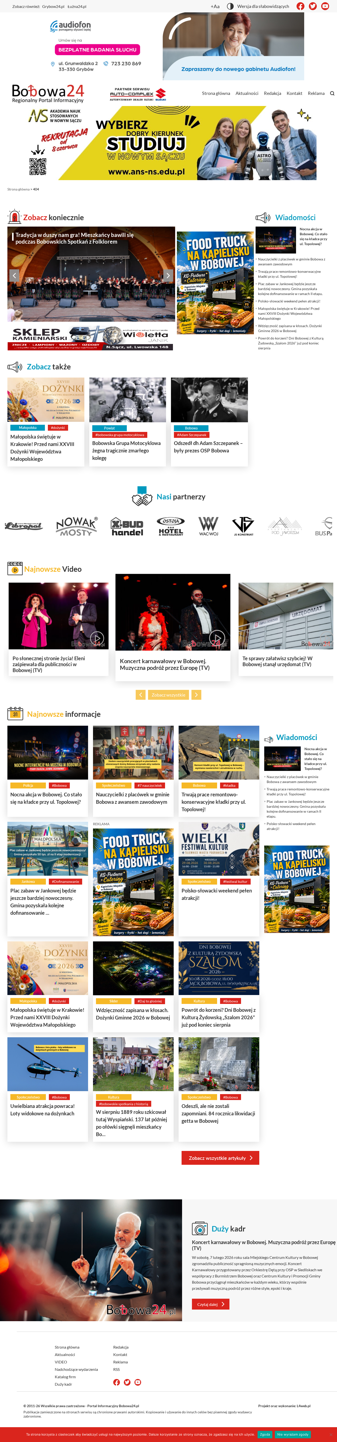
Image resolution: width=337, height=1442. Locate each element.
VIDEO (61, 1361)
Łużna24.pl (77, 6)
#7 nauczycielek (150, 785)
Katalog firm (65, 1376)
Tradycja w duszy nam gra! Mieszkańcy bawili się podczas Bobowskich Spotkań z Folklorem (75, 238)
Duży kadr (63, 1384)
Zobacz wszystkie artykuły (217, 1158)
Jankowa (28, 881)
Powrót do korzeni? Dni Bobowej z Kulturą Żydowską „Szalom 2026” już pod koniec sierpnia (219, 1017)
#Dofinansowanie (65, 881)
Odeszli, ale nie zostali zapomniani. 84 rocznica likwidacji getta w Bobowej (218, 1113)
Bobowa (191, 428)
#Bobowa (59, 785)
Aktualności (247, 93)
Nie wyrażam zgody (292, 1434)
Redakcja (272, 93)
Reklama (316, 93)
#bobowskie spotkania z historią (123, 1104)
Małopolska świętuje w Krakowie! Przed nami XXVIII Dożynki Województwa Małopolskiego (47, 1017)
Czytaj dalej (207, 1304)
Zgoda (265, 1434)
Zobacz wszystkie (168, 695)
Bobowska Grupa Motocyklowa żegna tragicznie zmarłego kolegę (126, 450)
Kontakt (294, 93)
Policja (28, 785)
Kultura (199, 1001)
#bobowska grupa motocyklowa (119, 435)
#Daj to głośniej (150, 1001)
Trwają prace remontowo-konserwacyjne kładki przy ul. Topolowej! (214, 801)
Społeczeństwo (113, 785)
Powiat (109, 428)
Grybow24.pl (53, 6)
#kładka (229, 785)
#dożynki (58, 427)
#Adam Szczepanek (191, 435)
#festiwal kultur (235, 881)
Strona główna (216, 93)
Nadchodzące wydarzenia (76, 1369)
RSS (116, 1369)
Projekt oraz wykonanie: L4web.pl (284, 1406)
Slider (114, 1001)
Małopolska (28, 427)
